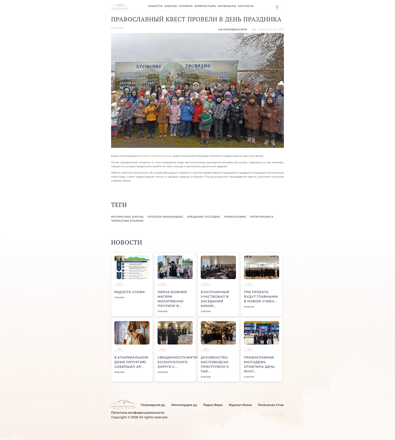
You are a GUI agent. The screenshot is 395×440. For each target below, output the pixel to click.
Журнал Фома (240, 405)
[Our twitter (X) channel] (270, 415)
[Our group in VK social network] (264, 415)
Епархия (186, 6)
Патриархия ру (153, 405)
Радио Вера (212, 405)
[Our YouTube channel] (276, 415)
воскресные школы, (128, 216)
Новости (155, 6)
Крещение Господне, (204, 216)
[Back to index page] (119, 9)
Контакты (246, 6)
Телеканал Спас (271, 405)
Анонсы (170, 6)
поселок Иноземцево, (166, 216)
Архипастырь (205, 6)
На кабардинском (232, 29)
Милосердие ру (184, 405)
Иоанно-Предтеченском (156, 155)
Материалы (227, 6)
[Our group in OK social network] (282, 415)
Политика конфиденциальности (137, 412)
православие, (235, 216)
